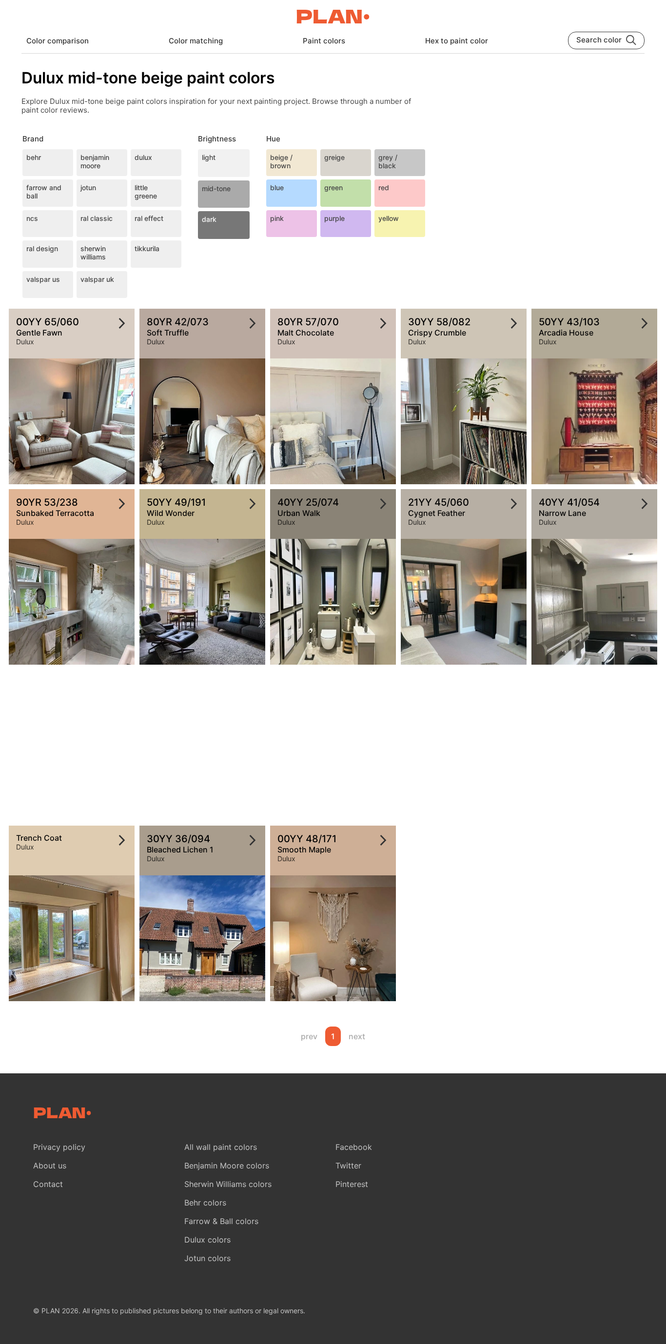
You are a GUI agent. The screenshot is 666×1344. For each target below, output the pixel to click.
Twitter (348, 1165)
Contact (48, 1184)
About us (49, 1165)
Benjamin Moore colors (226, 1165)
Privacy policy (59, 1147)
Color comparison (57, 40)
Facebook (353, 1147)
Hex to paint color (456, 40)
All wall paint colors (220, 1147)
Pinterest (351, 1184)
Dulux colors (207, 1240)
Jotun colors (207, 1258)
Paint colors (324, 40)
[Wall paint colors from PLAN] (333, 17)
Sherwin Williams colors (228, 1184)
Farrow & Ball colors (221, 1221)
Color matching (196, 40)
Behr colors (205, 1202)
